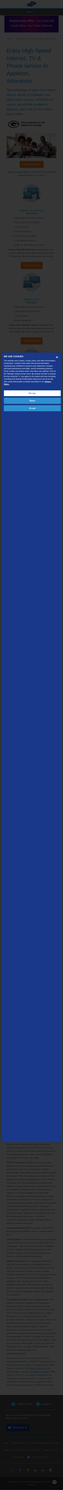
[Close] (57, 357)
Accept (32, 408)
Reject (32, 401)
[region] (31, 747)
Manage (32, 393)
